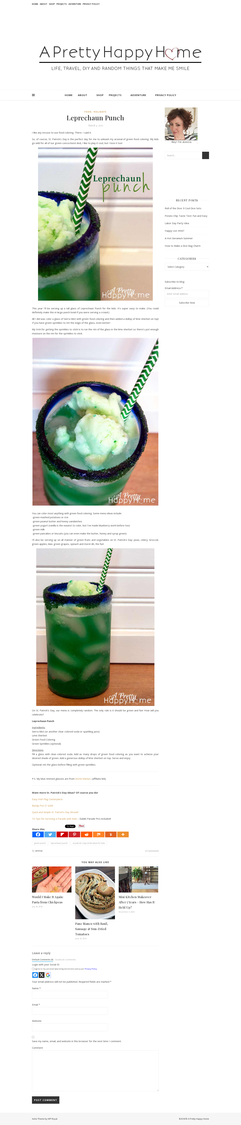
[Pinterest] (74, 834)
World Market (83, 778)
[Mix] (98, 834)
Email (36, 1004)
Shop (52, 4)
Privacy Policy (91, 4)
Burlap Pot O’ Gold (42, 805)
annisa (39, 850)
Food (88, 111)
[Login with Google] (48, 975)
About (43, 4)
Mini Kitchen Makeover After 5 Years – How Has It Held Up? (137, 902)
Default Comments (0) (42, 959)
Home (35, 4)
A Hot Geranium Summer (179, 238)
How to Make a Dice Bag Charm (183, 245)
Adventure (75, 4)
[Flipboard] (62, 834)
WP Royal (52, 1118)
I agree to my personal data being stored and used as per (65, 969)
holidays (100, 111)
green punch (40, 843)
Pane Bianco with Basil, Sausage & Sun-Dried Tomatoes (91, 929)
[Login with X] (41, 975)
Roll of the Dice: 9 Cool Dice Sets (183, 208)
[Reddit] (86, 834)
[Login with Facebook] (35, 975)
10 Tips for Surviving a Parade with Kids (54, 818)
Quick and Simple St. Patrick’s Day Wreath (55, 812)
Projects (62, 4)
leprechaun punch (59, 843)
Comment (37, 1047)
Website (36, 1020)
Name (36, 988)
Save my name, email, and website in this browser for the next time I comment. (76, 1041)
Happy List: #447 (174, 230)
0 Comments (152, 850)
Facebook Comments (65, 959)
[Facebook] (38, 834)
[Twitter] (50, 834)
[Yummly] (111, 834)
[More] (123, 834)
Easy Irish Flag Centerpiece (47, 799)
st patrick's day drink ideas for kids (89, 843)
